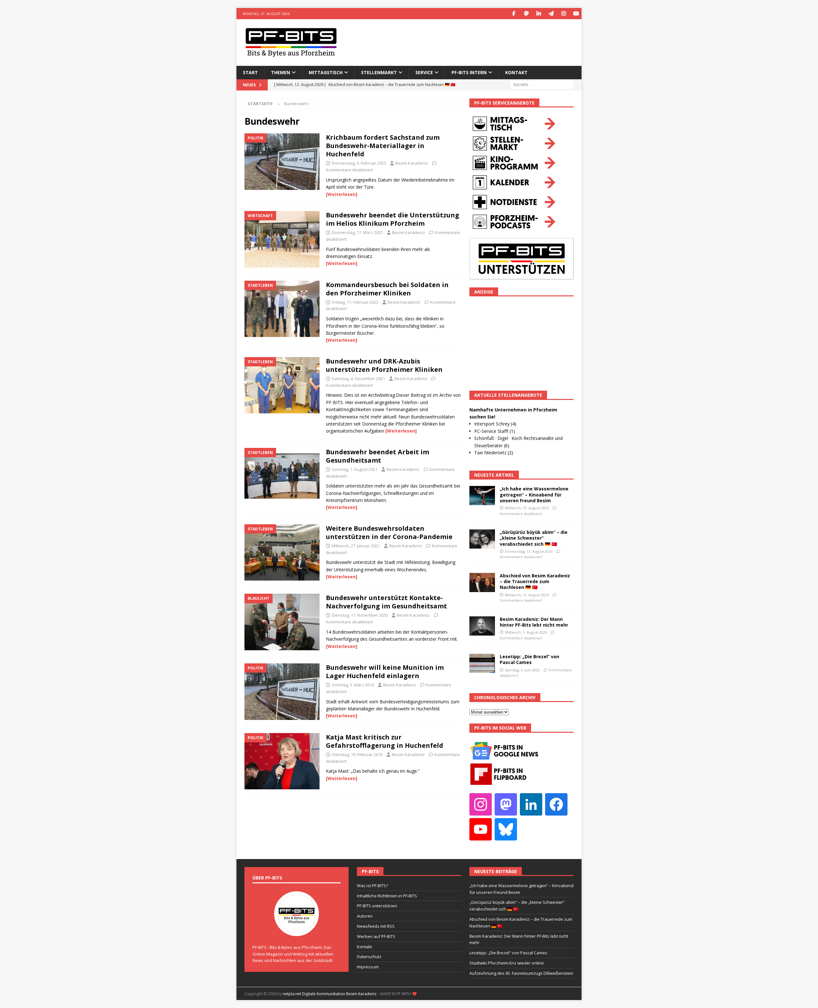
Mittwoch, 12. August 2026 (527, 594)
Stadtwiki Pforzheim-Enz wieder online (506, 963)
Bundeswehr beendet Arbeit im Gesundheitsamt (377, 456)
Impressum (368, 967)
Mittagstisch (326, 72)
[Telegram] (551, 13)
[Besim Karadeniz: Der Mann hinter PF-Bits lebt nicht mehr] (482, 626)
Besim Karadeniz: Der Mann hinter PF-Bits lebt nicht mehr (534, 622)
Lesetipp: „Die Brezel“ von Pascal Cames (529, 659)
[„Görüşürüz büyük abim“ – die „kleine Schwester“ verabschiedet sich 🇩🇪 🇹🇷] (482, 539)
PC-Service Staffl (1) (494, 431)
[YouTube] (576, 13)
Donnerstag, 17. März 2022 (357, 232)
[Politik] (282, 161)
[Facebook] (513, 13)
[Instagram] (563, 13)
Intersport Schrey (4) (495, 424)
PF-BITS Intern (469, 72)
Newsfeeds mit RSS (376, 926)
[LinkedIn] (538, 13)
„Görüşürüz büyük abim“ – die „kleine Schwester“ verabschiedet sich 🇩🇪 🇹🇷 (533, 538)
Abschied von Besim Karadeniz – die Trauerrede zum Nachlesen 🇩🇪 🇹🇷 (535, 581)
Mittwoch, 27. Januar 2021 (356, 546)
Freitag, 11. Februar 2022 (355, 302)
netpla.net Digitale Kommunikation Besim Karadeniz (329, 993)
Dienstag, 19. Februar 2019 (357, 754)
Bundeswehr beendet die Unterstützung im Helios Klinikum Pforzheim (392, 219)
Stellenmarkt (379, 72)
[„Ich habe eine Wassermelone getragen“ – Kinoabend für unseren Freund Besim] (482, 495)
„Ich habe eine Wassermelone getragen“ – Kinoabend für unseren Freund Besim (534, 494)
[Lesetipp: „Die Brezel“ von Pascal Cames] (482, 663)
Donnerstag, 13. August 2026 (528, 551)
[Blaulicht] (282, 622)
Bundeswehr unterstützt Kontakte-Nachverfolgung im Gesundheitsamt (386, 601)
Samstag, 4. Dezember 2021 (358, 378)
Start (250, 72)
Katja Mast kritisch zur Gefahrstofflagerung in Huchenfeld (384, 741)
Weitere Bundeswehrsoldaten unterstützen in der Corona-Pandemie (389, 532)
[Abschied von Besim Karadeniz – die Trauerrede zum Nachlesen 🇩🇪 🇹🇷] (482, 582)
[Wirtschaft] (282, 239)
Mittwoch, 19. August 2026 (527, 507)
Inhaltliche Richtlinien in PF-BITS (387, 896)
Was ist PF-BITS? (372, 885)
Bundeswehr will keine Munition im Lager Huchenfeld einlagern (385, 671)
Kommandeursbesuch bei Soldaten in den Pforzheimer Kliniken (387, 288)
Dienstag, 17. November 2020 (360, 615)
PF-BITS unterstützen (377, 906)
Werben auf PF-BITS (376, 936)
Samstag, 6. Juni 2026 (522, 670)
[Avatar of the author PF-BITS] (296, 929)
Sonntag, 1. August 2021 (354, 469)
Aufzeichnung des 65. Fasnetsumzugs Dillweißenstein (521, 973)
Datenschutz (369, 956)
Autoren (365, 916)
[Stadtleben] (282, 309)
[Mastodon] (526, 13)
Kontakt (516, 72)
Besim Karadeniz (411, 163)
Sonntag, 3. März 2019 (353, 685)
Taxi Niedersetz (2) (493, 452)
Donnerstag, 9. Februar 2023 (359, 163)
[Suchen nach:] (542, 84)
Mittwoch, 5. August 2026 (526, 632)
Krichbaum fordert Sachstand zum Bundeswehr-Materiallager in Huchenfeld (383, 145)
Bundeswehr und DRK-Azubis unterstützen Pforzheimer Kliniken (384, 365)
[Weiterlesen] (341, 194)
